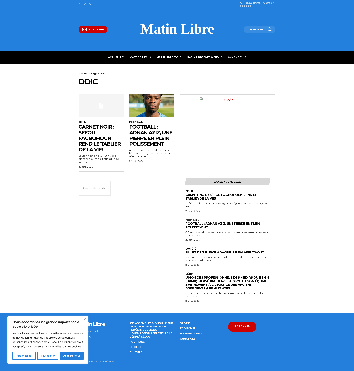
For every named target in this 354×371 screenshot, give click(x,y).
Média (189, 274)
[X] (90, 4)
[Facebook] (79, 4)
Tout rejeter (48, 355)
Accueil (83, 73)
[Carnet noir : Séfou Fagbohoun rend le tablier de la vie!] (101, 105)
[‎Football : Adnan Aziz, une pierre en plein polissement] (151, 105)
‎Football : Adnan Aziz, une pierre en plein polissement (150, 135)
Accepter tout (71, 355)
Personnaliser (24, 355)
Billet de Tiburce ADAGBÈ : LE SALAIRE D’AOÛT (224, 252)
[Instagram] (85, 4)
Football (136, 122)
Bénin (82, 122)
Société (190, 249)
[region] (47, 340)
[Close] (84, 319)
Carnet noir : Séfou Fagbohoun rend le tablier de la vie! (100, 138)
